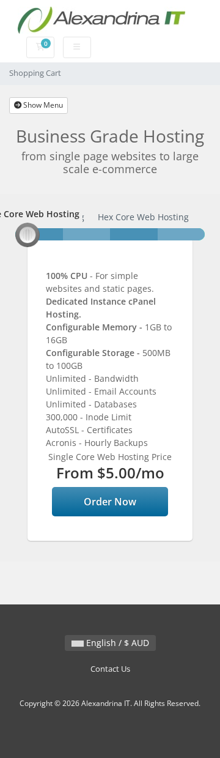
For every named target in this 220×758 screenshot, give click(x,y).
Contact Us (110, 669)
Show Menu (42, 105)
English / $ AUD (116, 642)
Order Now (110, 501)
